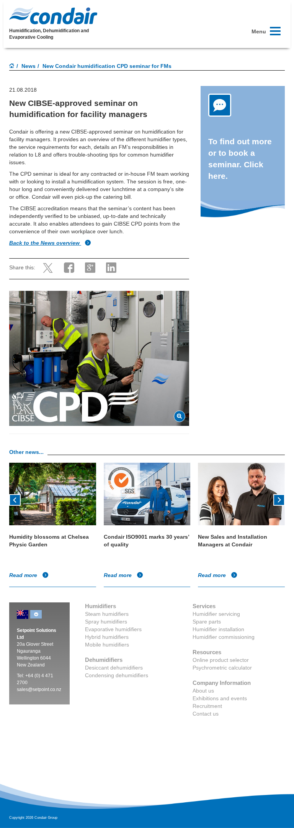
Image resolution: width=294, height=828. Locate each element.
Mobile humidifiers (107, 645)
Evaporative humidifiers (113, 629)
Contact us (206, 714)
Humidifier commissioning (224, 637)
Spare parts (207, 622)
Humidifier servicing (216, 614)
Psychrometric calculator (222, 668)
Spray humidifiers (106, 622)
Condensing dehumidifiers (116, 675)
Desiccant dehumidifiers (114, 668)
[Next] (279, 499)
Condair (53, 16)
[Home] (12, 66)
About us (203, 691)
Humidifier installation (218, 629)
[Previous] (15, 499)
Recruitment (207, 706)
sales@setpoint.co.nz (39, 689)
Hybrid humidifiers (107, 637)
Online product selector (221, 660)
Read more (24, 575)
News (28, 66)
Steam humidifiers (107, 614)
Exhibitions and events (220, 698)
